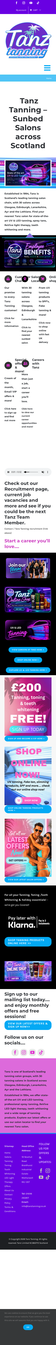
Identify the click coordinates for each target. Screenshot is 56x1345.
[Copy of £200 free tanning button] (28, 747)
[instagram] (23, 1052)
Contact (8, 1194)
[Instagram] (48, 1170)
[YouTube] (41, 1177)
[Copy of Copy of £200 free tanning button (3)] (28, 819)
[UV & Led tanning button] (28, 619)
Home (7, 1152)
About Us (9, 1190)
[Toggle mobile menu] (48, 67)
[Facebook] (41, 1170)
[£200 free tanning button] (28, 678)
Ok (28, 1327)
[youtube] (32, 1052)
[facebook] (15, 1052)
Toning (7, 1165)
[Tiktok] (48, 1177)
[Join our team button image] (28, 556)
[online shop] (28, 587)
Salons (7, 1157)
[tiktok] (41, 1052)
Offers (7, 1186)
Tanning (8, 1161)
